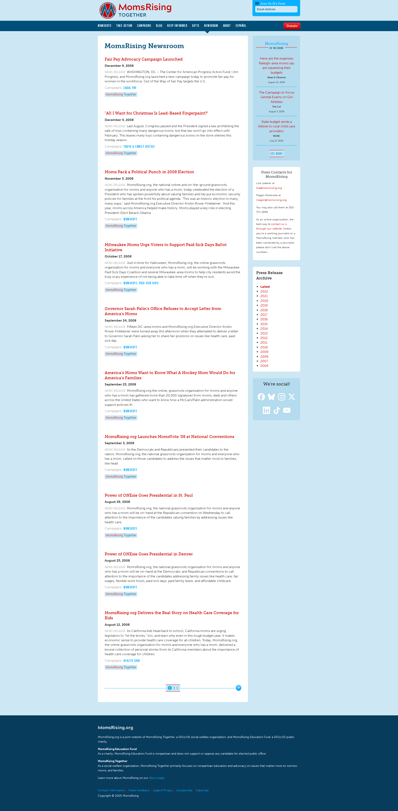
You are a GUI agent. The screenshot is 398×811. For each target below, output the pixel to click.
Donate (291, 26)
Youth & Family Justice (139, 146)
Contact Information (111, 790)
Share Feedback (139, 790)
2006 (264, 366)
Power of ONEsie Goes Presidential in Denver (149, 554)
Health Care (132, 660)
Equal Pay (130, 88)
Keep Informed (177, 25)
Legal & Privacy (163, 790)
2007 (264, 361)
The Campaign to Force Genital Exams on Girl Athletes (276, 97)
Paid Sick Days (149, 283)
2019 (264, 305)
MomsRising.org (138, 10)
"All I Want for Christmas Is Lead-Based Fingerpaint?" (156, 113)
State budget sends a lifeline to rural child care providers (276, 126)
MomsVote (105, 25)
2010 (264, 347)
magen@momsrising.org (271, 199)
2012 (264, 338)
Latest (265, 287)
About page (156, 778)
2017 (263, 315)
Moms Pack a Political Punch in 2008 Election (149, 172)
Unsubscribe (184, 790)
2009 (264, 352)
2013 (264, 333)
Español (241, 25)
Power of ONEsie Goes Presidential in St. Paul (149, 495)
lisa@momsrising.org (269, 187)
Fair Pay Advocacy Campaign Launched (144, 59)
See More (276, 153)
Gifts (195, 25)
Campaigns (144, 25)
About (227, 25)
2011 (263, 342)
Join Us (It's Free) (272, 3)
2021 (264, 296)
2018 (264, 310)
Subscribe (202, 790)
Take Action (124, 25)
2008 (264, 357)
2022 (264, 291)
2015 (264, 324)
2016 (264, 319)
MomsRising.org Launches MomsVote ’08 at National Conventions (169, 436)
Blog (159, 25)
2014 (264, 328)
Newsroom (211, 25)
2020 (264, 301)
